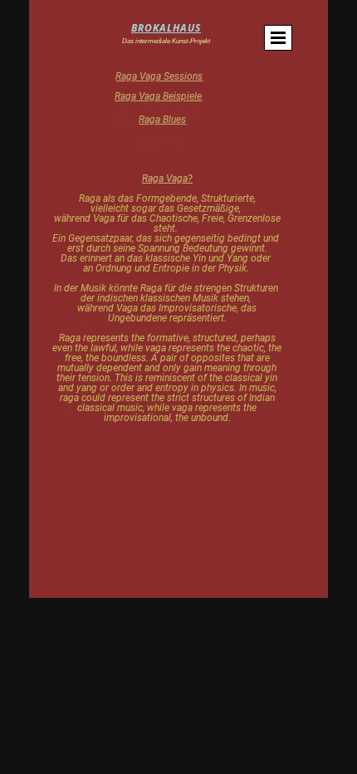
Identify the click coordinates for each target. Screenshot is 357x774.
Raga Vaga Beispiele (158, 96)
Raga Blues (162, 119)
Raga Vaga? (167, 178)
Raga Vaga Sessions (159, 76)
